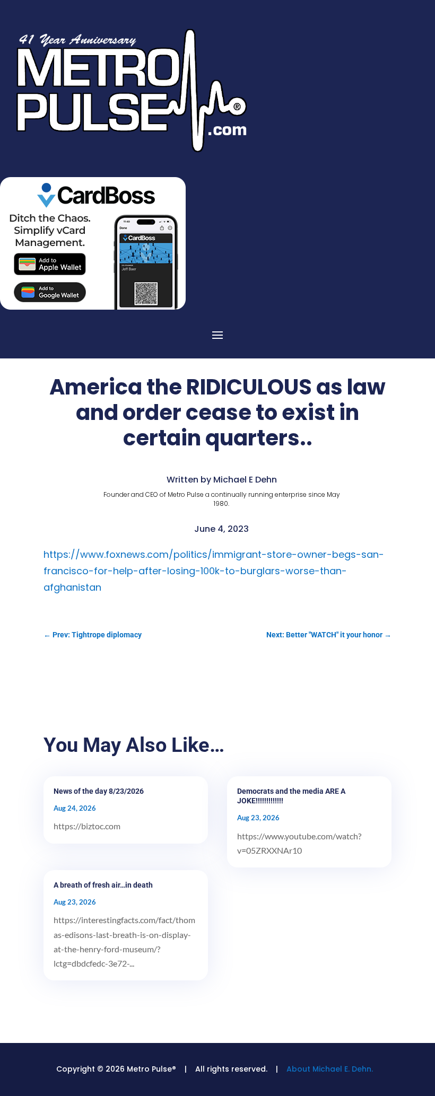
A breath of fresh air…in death (103, 885)
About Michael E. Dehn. (329, 1069)
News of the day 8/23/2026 (99, 791)
